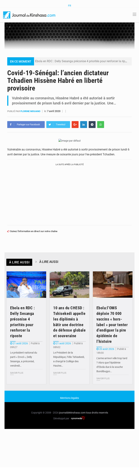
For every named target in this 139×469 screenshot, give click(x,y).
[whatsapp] (100, 124)
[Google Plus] (75, 124)
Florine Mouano (30, 111)
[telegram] (92, 124)
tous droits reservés (97, 412)
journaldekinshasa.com (72, 412)
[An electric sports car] (26, 284)
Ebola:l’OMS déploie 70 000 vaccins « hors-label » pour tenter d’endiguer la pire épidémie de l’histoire (112, 325)
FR (69, 5)
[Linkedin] (83, 124)
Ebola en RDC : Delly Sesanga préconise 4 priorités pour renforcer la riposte (82, 61)
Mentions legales (69, 397)
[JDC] (29, 14)
